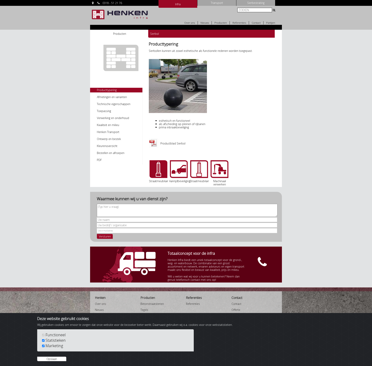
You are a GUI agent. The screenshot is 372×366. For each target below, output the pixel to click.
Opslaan (51, 359)
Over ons (189, 22)
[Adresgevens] (93, 3)
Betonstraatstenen (152, 304)
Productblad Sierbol (172, 143)
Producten (220, 22)
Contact (256, 22)
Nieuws (205, 22)
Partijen (270, 22)
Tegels (144, 310)
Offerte (236, 310)
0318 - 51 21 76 (112, 3)
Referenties (239, 22)
